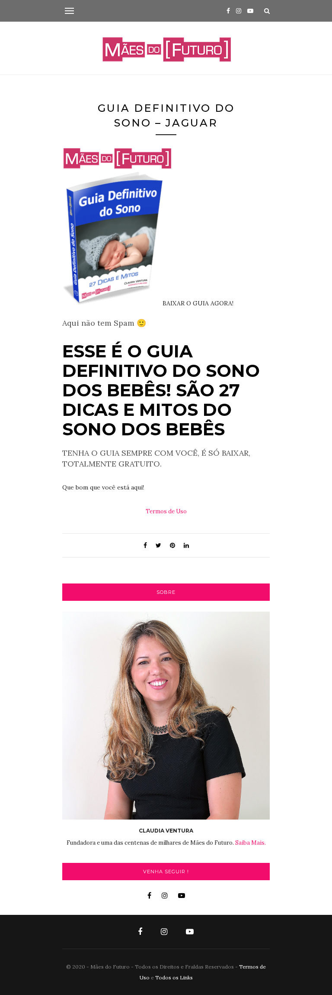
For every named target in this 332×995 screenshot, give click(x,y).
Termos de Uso (166, 511)
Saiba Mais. (250, 842)
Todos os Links (174, 977)
